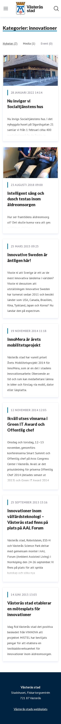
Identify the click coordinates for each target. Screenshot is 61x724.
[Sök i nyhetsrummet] (56, 8)
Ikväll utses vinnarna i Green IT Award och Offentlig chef (27, 424)
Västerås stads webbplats (30, 709)
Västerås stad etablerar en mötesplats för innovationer (29, 608)
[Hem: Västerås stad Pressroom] (29, 8)
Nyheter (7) (10, 43)
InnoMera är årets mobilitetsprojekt (24, 342)
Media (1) (29, 43)
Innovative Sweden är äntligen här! (27, 257)
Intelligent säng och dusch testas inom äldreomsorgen (25, 199)
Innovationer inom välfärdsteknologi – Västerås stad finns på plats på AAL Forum (27, 519)
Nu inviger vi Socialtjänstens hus (25, 103)
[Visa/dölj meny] (5, 8)
